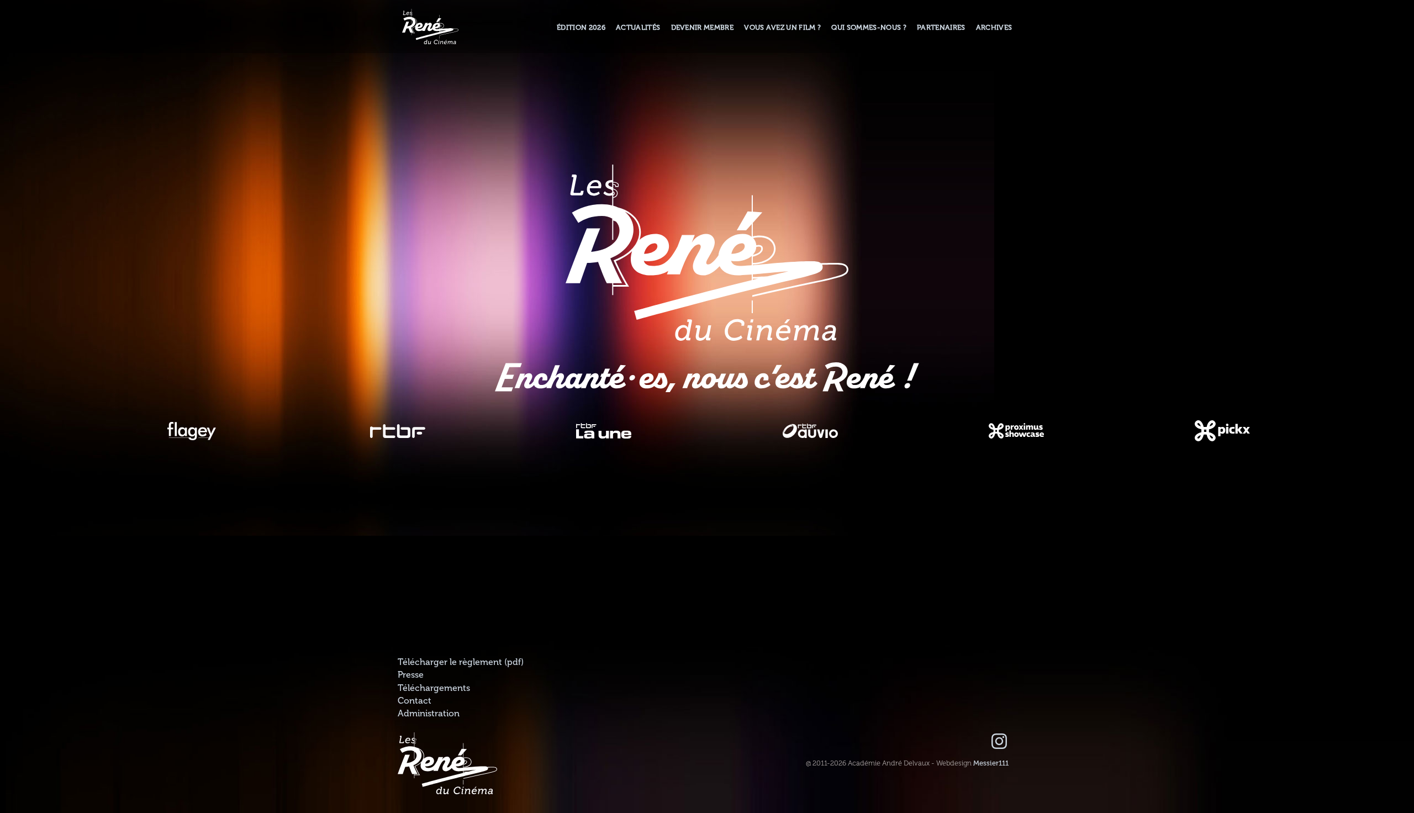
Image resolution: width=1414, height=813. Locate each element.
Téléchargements (434, 688)
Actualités (638, 27)
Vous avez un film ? (782, 27)
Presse (411, 675)
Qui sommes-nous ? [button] (868, 27)
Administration (429, 714)
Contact (414, 701)
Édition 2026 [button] (581, 27)
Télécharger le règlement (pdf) (461, 662)
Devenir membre (702, 27)
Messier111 (991, 763)
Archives (994, 27)
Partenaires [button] (941, 27)
